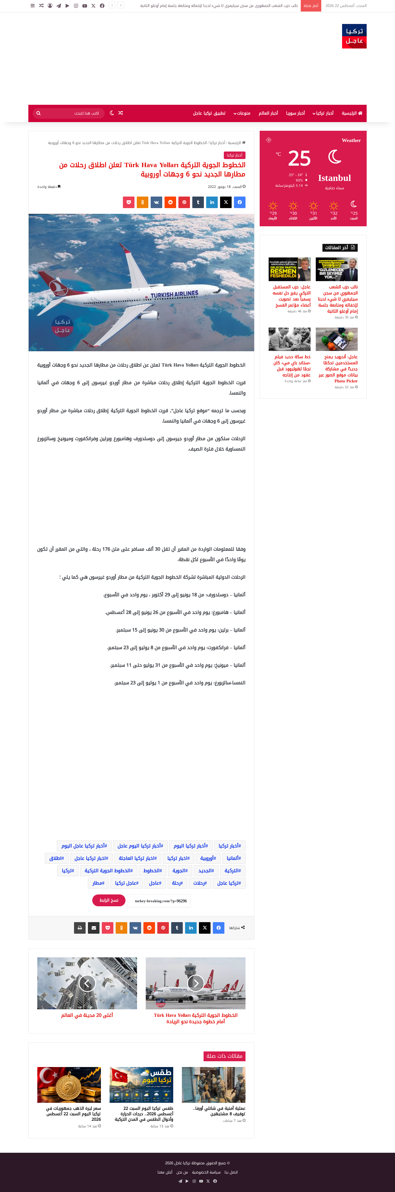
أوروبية (207, 858)
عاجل (154, 883)
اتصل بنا (231, 1172)
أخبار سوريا (295, 113)
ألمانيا (233, 858)
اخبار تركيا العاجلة (136, 858)
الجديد (205, 870)
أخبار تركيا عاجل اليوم (83, 845)
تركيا (67, 870)
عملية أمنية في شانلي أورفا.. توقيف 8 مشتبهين (219, 1111)
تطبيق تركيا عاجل (209, 113)
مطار (97, 883)
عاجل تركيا (125, 883)
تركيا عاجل (228, 883)
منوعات (243, 113)
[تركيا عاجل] (354, 36)
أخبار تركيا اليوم (190, 845)
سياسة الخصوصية (206, 1172)
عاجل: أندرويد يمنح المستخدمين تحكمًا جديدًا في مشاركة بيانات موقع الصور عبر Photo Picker (338, 369)
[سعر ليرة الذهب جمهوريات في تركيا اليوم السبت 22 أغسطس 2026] (69, 1085)
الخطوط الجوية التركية (107, 870)
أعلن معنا (165, 1172)
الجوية (179, 870)
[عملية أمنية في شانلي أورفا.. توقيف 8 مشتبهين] (214, 1085)
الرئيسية (350, 113)
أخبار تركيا (324, 113)
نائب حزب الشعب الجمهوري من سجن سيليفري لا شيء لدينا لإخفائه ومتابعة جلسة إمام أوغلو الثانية (219, 5)
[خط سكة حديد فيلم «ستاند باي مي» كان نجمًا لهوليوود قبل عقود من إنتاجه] (290, 339)
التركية (232, 870)
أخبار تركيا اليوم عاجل (139, 845)
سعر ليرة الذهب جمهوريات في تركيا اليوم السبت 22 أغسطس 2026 (73, 1114)
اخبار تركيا (177, 858)
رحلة (176, 883)
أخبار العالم (268, 113)
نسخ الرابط (108, 900)
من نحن (182, 1172)
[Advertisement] (139, 58)
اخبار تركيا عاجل (90, 858)
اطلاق (55, 858)
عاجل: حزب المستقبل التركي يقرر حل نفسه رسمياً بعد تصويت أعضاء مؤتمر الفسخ (292, 296)
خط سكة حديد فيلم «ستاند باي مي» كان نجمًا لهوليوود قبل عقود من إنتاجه (292, 366)
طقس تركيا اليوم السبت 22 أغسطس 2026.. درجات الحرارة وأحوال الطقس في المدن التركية (144, 1114)
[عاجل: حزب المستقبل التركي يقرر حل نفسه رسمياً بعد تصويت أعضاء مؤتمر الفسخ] (290, 269)
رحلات (198, 883)
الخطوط (151, 870)
